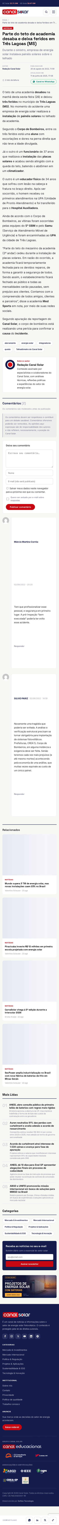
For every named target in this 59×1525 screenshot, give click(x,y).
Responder (19, 646)
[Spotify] (37, 1336)
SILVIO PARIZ (21, 698)
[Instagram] (11, 1336)
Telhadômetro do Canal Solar (29, 349)
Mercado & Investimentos (16, 1220)
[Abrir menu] (54, 12)
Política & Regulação (14, 1227)
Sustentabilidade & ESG (15, 1233)
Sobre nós (7, 1385)
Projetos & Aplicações (38, 1227)
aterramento (10, 343)
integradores (45, 343)
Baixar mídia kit (12, 1427)
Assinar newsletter (29, 1264)
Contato (6, 1390)
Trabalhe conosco (11, 1404)
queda (7, 349)
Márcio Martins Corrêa (26, 541)
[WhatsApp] (29, 1520)
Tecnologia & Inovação (41, 1233)
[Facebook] (5, 1336)
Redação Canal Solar (11, 69)
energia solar (27, 343)
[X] (45, 1520)
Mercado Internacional (43, 1220)
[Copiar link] (53, 1520)
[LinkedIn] (37, 1520)
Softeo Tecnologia (26, 1501)
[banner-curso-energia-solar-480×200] (29, 1286)
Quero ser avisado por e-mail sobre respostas (27, 499)
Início (4, 20)
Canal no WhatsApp (45, 81)
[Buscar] (46, 12)
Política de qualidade (12, 1399)
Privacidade (8, 1395)
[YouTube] (24, 1336)
